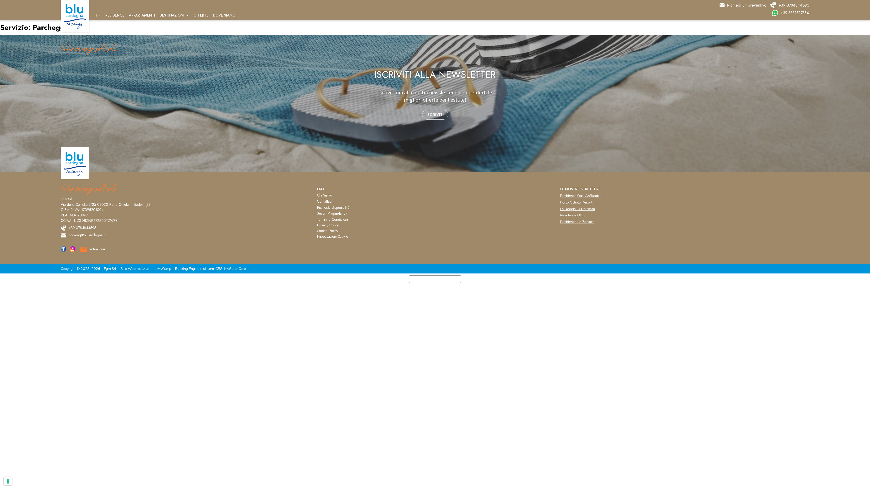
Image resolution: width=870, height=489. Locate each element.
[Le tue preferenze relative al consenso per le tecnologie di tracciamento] (8, 481)
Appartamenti (142, 15)
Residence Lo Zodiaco (577, 222)
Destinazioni (172, 15)
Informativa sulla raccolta (435, 279)
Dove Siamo (224, 15)
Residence (114, 15)
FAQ (320, 189)
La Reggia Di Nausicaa (577, 209)
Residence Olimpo (574, 215)
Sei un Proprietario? (332, 213)
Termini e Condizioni (332, 219)
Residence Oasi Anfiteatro (581, 196)
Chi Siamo (324, 195)
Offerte (200, 15)
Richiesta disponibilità (333, 207)
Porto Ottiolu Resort (576, 202)
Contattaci (324, 201)
